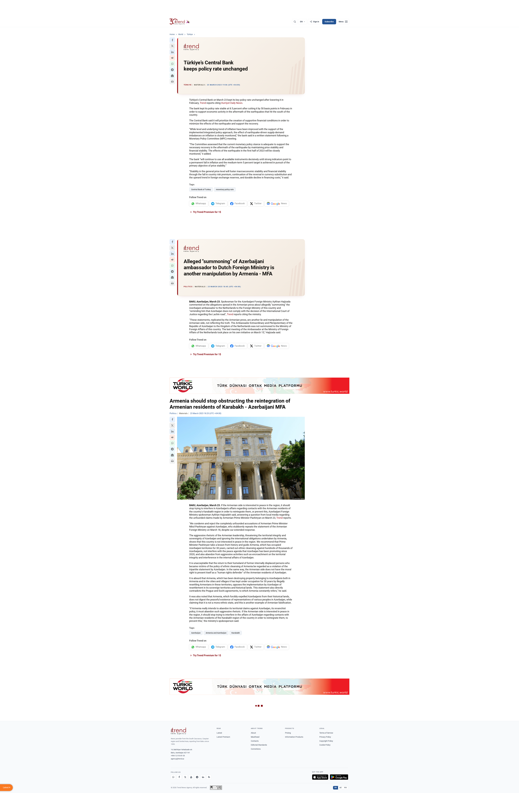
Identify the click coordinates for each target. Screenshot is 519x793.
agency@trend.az (177, 759)
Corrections (256, 749)
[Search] (294, 21)
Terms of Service (326, 733)
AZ (341, 788)
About (253, 733)
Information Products (294, 737)
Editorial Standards (259, 745)
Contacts (255, 741)
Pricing (288, 733)
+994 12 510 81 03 (178, 756)
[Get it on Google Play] (339, 777)
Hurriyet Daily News (231, 102)
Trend (203, 102)
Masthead (255, 737)
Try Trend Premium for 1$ (207, 212)
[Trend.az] (180, 22)
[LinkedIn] (203, 777)
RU (345, 788)
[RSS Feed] (209, 777)
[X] (185, 777)
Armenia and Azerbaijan (216, 633)
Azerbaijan (196, 633)
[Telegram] (197, 777)
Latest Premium (223, 737)
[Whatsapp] (173, 777)
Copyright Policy (326, 741)
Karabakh (236, 633)
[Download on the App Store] (320, 777)
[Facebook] (179, 777)
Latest (219, 733)
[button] (172, 40)
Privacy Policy (325, 737)
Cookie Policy (324, 745)
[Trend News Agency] (178, 731)
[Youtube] (191, 777)
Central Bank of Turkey (201, 189)
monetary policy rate (225, 189)
